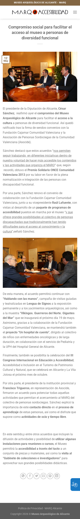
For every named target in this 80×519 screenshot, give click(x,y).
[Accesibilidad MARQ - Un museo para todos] (40, 12)
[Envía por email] (43, 476)
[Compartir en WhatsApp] (23, 476)
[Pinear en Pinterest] (50, 476)
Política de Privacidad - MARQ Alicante (40, 508)
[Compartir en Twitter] (36, 476)
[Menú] (75, 12)
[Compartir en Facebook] (30, 476)
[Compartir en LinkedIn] (57, 476)
